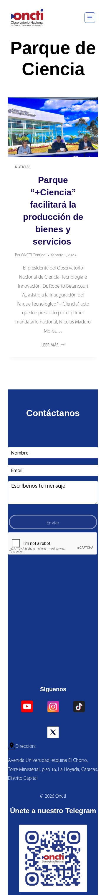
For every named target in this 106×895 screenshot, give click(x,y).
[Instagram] (53, 706)
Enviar (53, 523)
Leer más (53, 345)
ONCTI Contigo (33, 255)
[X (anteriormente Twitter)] (53, 732)
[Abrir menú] (90, 17)
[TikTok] (79, 706)
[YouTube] (27, 706)
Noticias (23, 167)
